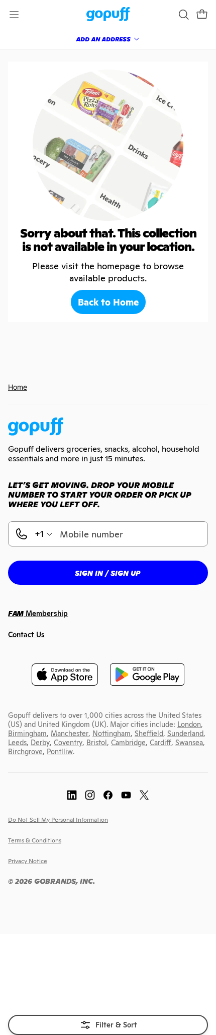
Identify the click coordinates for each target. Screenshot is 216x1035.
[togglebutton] (108, 1025)
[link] (108, 15)
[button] (202, 15)
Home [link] (17, 387)
